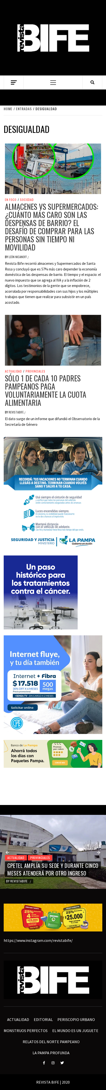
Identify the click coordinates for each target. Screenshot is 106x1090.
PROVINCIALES (35, 371)
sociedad (27, 199)
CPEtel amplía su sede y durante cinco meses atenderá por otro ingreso (52, 869)
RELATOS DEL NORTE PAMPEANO (51, 1041)
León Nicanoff (18, 257)
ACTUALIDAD (13, 371)
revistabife (16, 412)
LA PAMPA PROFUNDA (51, 1052)
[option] (53, 852)
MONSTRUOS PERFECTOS (26, 1030)
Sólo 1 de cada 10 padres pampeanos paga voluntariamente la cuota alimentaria (45, 390)
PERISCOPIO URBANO (76, 1019)
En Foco (11, 199)
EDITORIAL (43, 1019)
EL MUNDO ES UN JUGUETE (75, 1030)
